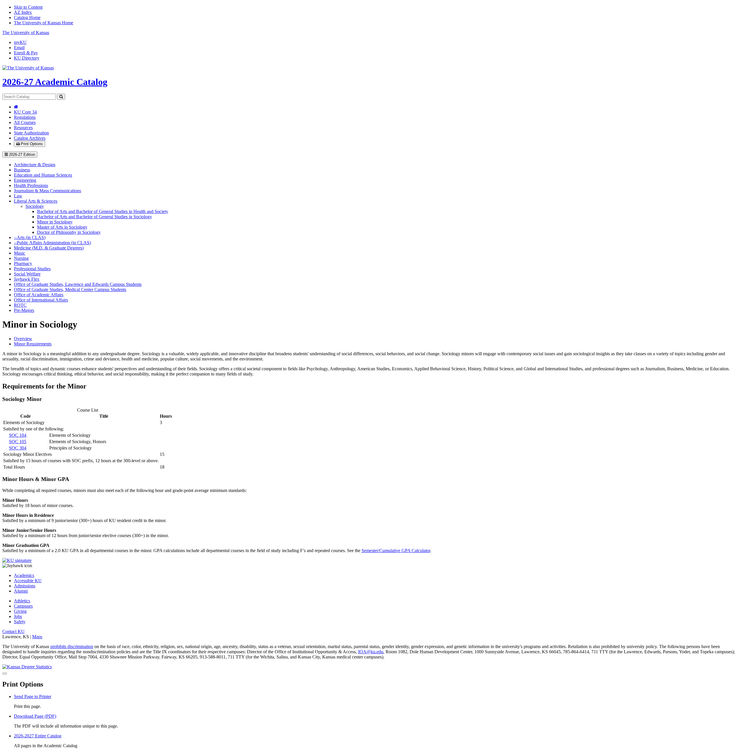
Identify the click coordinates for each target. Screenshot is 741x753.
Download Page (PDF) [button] (35, 716)
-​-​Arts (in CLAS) (29, 237)
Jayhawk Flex (26, 279)
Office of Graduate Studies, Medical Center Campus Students (70, 289)
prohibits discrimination (71, 646)
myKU (20, 42)
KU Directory (26, 57)
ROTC (20, 305)
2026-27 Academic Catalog (54, 82)
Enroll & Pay (26, 52)
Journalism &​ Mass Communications (47, 190)
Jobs (18, 616)
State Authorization (31, 132)
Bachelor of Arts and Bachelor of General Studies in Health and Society (102, 211)
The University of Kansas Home (43, 22)
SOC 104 (17, 435)
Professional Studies (32, 268)
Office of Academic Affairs (38, 294)
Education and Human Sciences (43, 175)
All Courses (25, 122)
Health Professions (31, 185)
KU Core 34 (25, 112)
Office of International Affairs (41, 299)
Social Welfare (27, 273)
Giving (20, 611)
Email (19, 47)
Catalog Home (27, 17)
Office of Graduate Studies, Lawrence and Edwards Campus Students (78, 284)
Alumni (21, 591)
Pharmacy (23, 263)
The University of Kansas (25, 32)
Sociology (34, 206)
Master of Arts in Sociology (62, 227)
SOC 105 (17, 441)
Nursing (21, 258)
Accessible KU (28, 580)
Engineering (25, 180)
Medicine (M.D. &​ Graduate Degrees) (49, 247)
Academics (24, 575)
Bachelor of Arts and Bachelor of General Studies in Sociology (94, 216)
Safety (19, 621)
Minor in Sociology (55, 221)
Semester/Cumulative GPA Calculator (396, 550)
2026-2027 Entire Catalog (37, 735)
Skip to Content (28, 7)
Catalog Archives (29, 138)
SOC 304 (17, 447)
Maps (37, 636)
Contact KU (13, 631)
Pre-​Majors (24, 310)
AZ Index (23, 12)
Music (19, 253)
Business (22, 169)
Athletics (22, 600)
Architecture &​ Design (34, 164)
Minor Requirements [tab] (33, 343)
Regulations (25, 117)
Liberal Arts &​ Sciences (35, 201)
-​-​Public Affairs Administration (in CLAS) (52, 242)
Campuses (23, 606)
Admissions (24, 585)
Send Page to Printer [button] (32, 696)
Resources (23, 127)
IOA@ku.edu (370, 651)
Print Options (31, 144)
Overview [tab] (23, 338)
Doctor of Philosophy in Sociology (69, 232)
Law (18, 195)
